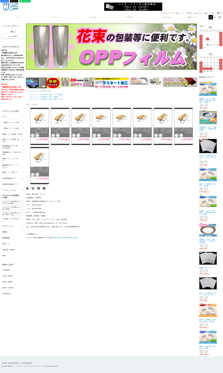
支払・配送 (92, 17)
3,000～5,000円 (7, 282)
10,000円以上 (6, 294)
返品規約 (130, 17)
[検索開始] (211, 17)
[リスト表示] (215, 17)
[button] (28, 56)
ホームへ (19, 17)
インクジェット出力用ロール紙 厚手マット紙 (46, 99)
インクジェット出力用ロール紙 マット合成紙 (46, 94)
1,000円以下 (6, 270)
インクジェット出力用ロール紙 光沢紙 (44, 97)
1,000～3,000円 (7, 276)
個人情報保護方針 (27, 363)
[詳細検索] (205, 17)
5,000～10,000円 (7, 288)
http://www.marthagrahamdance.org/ (65, 237)
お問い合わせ (166, 17)
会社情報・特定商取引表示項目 (11, 363)
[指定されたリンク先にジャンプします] (111, 69)
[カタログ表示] (219, 17)
